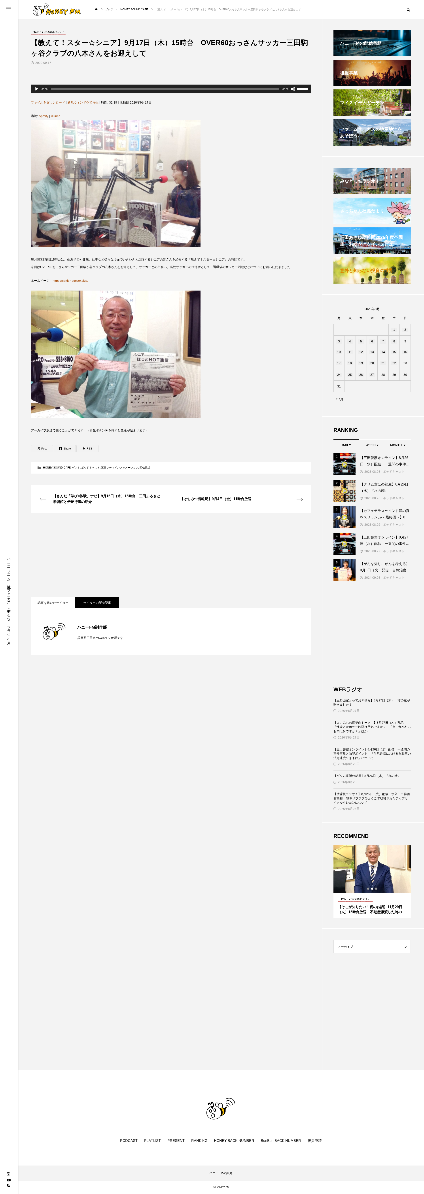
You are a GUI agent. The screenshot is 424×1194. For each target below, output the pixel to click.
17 (339, 363)
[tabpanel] (372, 881)
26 (361, 374)
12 (361, 352)
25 (350, 374)
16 (405, 352)
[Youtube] (9, 1180)
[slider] (303, 89)
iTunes (55, 116)
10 (339, 352)
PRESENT (176, 1141)
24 (339, 374)
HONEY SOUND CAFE (57, 467)
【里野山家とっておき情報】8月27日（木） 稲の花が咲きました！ (371, 703)
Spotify (43, 116)
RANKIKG (199, 1141)
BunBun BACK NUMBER (281, 1141)
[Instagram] (8, 1174)
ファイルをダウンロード (48, 102)
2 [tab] (372, 889)
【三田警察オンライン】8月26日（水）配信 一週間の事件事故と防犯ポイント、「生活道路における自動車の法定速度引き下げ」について (372, 754)
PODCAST (129, 1141)
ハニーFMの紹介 (221, 1173)
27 (372, 374)
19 (361, 363)
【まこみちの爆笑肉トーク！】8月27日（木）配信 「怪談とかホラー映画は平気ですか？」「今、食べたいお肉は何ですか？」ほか (372, 727)
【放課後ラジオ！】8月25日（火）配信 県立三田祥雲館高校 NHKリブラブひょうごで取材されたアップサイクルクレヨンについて (371, 798)
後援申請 (315, 1141)
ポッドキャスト (90, 467)
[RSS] (8, 1185)
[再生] (36, 89)
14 (383, 352)
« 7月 (339, 399)
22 (394, 363)
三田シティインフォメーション (119, 467)
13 (372, 352)
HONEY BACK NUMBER (234, 1141)
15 (394, 352)
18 (350, 363)
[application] (171, 89)
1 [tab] (368, 889)
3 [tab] (376, 889)
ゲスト (76, 467)
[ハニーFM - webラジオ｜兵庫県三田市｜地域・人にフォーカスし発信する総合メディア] (57, 9)
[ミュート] (293, 89)
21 (383, 363)
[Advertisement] (163, 555)
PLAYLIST (152, 1141)
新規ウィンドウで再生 (83, 102)
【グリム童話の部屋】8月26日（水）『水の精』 (367, 776)
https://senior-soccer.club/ (70, 280)
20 (372, 363)
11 (350, 352)
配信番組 (145, 467)
